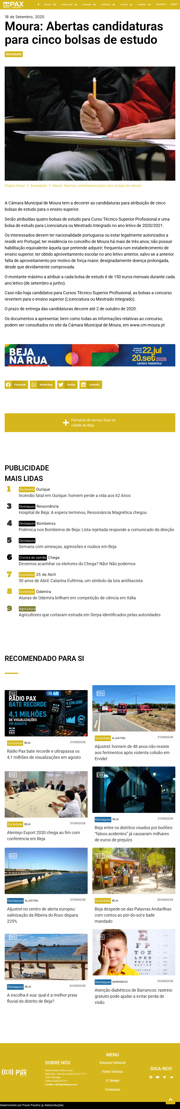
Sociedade (14, 54)
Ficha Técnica (112, 1071)
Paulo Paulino (31, 1105)
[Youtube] (158, 1077)
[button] (50, 4)
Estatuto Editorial (113, 1063)
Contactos (112, 1089)
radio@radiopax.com (66, 1084)
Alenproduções (54, 1105)
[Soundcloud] (171, 1077)
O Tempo (112, 1080)
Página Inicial (15, 185)
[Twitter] (164, 1077)
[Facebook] (151, 1077)
